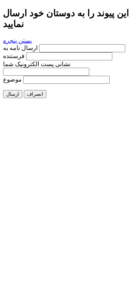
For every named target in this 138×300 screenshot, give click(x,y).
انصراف (35, 94)
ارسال (12, 94)
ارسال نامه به (21, 48)
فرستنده (14, 56)
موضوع (12, 79)
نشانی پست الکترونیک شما (37, 64)
